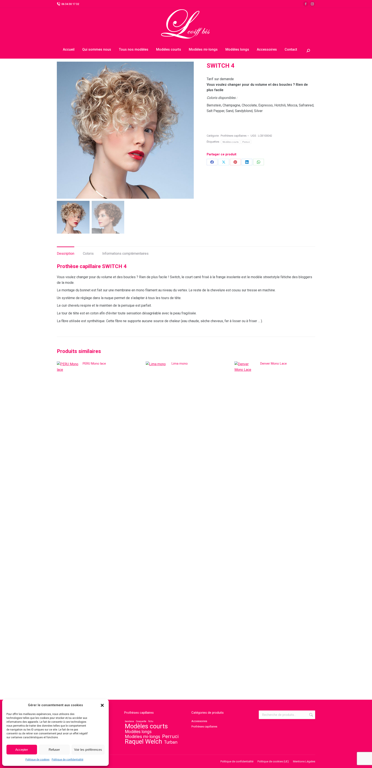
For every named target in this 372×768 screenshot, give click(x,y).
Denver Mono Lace (273, 363)
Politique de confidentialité (67, 759)
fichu (150, 721)
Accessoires (199, 721)
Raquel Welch (143, 741)
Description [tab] (65, 253)
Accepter (21, 749)
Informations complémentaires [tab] (125, 253)
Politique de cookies (37, 759)
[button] (102, 705)
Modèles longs (138, 732)
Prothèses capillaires (233, 135)
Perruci (246, 142)
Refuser (54, 749)
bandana (129, 721)
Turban (170, 742)
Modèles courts (231, 142)
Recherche (310, 714)
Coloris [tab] (88, 253)
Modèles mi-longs (142, 736)
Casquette (141, 721)
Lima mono (180, 363)
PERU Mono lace (94, 363)
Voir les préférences (88, 749)
